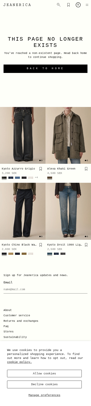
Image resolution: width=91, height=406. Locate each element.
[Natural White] (30, 178)
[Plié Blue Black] (17, 254)
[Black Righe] (63, 254)
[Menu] (87, 4)
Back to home (45, 68)
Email (8, 282)
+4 (36, 178)
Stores (8, 331)
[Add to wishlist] (40, 169)
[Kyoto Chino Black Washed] (23, 211)
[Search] (59, 5)
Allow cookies (44, 373)
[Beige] (10, 254)
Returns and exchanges (21, 321)
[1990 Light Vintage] (49, 254)
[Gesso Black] (24, 178)
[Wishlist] (68, 5)
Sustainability (15, 337)
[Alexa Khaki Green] (68, 135)
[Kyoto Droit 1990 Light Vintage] (68, 211)
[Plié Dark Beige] (24, 254)
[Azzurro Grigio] (4, 178)
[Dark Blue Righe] (10, 178)
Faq (6, 326)
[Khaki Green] (49, 178)
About (8, 310)
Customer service (17, 315)
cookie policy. (19, 362)
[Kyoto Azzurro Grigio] (23, 135)
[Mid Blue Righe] (17, 178)
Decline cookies (44, 384)
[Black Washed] (4, 254)
